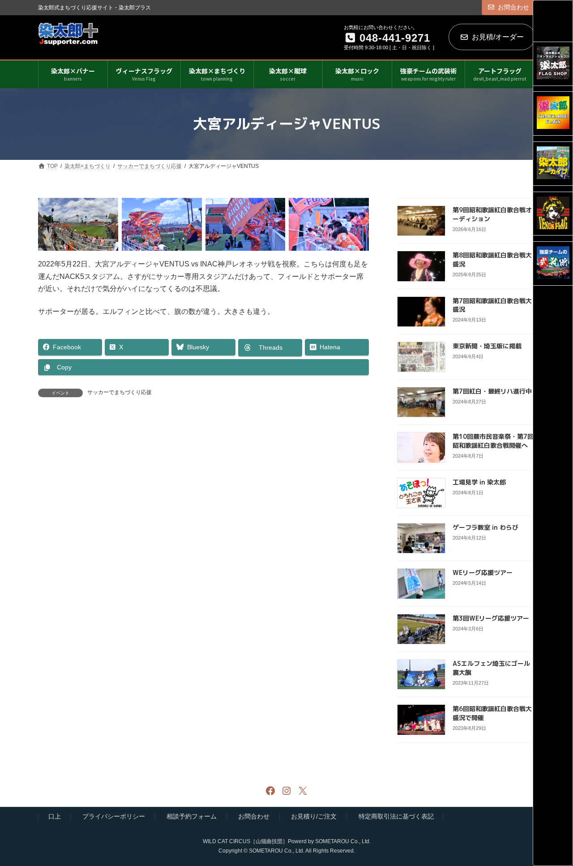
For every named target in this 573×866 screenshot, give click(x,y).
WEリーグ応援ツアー (483, 572)
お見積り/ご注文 (314, 816)
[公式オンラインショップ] (553, 64)
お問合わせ (513, 7)
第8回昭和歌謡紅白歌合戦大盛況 (492, 259)
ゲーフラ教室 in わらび (485, 527)
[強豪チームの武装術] (553, 263)
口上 (54, 816)
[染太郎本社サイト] (553, 113)
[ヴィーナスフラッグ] (553, 214)
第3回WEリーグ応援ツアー (491, 617)
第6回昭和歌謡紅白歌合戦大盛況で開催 (492, 713)
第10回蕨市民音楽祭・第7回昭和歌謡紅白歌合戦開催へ (493, 441)
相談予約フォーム (192, 816)
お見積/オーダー (498, 37)
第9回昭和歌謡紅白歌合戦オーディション (492, 214)
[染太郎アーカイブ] (553, 163)
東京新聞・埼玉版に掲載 (487, 345)
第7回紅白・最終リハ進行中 (492, 391)
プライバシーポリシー (113, 816)
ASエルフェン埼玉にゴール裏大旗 (491, 668)
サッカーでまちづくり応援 (119, 392)
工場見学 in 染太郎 (479, 481)
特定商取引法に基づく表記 (396, 816)
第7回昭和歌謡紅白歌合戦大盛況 (492, 304)
